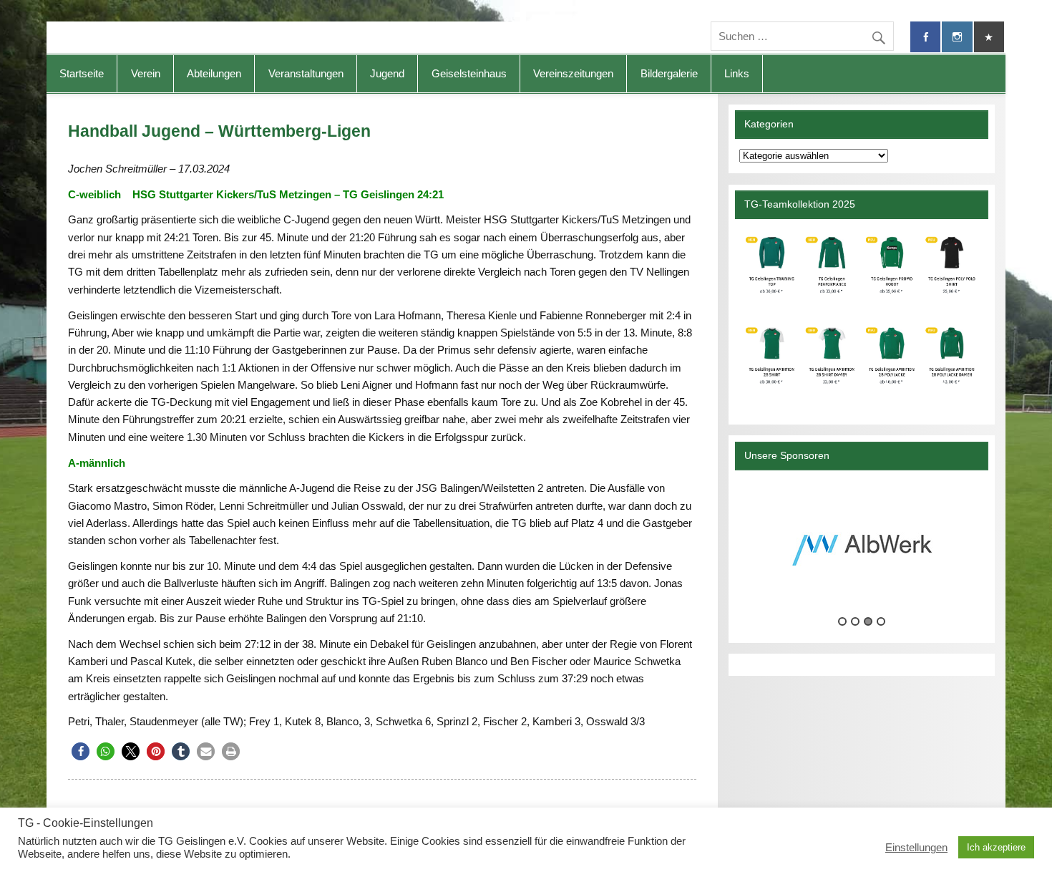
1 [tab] (842, 621)
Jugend (387, 73)
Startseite (81, 73)
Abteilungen (214, 73)
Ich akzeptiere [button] (996, 847)
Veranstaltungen (306, 73)
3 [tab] (868, 621)
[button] (80, 751)
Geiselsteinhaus (469, 73)
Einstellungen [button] (916, 847)
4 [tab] (881, 621)
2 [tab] (855, 621)
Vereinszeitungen (573, 73)
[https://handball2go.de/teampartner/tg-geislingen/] (861, 316)
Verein (145, 73)
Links (736, 73)
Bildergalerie (669, 73)
